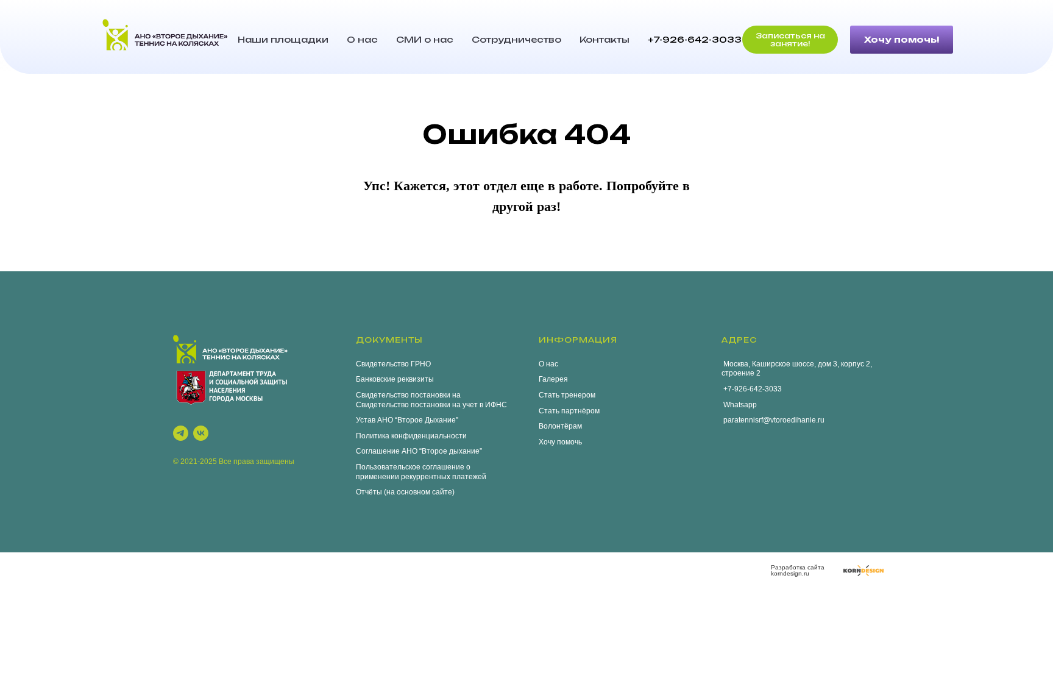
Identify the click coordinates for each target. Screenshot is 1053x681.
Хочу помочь (560, 442)
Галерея (553, 379)
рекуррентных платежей (443, 476)
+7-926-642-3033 (695, 39)
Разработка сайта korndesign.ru (797, 570)
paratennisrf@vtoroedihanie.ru (773, 420)
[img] (863, 570)
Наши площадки (283, 39)
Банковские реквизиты (395, 379)
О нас (362, 39)
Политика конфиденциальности (411, 436)
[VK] (200, 433)
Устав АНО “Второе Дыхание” (407, 420)
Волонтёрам (560, 426)
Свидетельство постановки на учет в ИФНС (431, 405)
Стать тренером (567, 395)
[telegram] (180, 433)
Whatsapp (739, 405)
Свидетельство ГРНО (393, 364)
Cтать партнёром (569, 411)
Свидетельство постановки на (408, 395)
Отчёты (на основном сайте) (405, 492)
